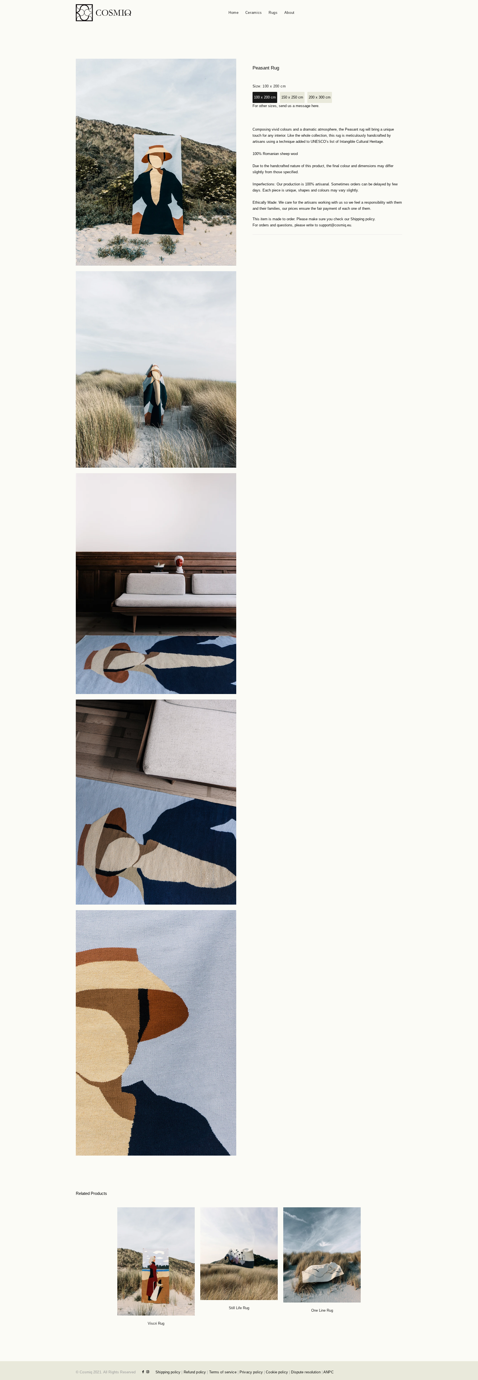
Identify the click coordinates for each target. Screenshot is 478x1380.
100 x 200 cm (265, 97)
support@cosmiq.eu (335, 225)
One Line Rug (322, 1310)
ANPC (328, 1372)
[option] (156, 1260)
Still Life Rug (239, 1308)
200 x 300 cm (320, 97)
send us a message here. (299, 106)
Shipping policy (362, 219)
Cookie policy (277, 1372)
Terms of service (223, 1372)
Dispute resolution (305, 1372)
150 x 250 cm (292, 97)
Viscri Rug (156, 1323)
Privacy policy (251, 1372)
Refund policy (195, 1372)
